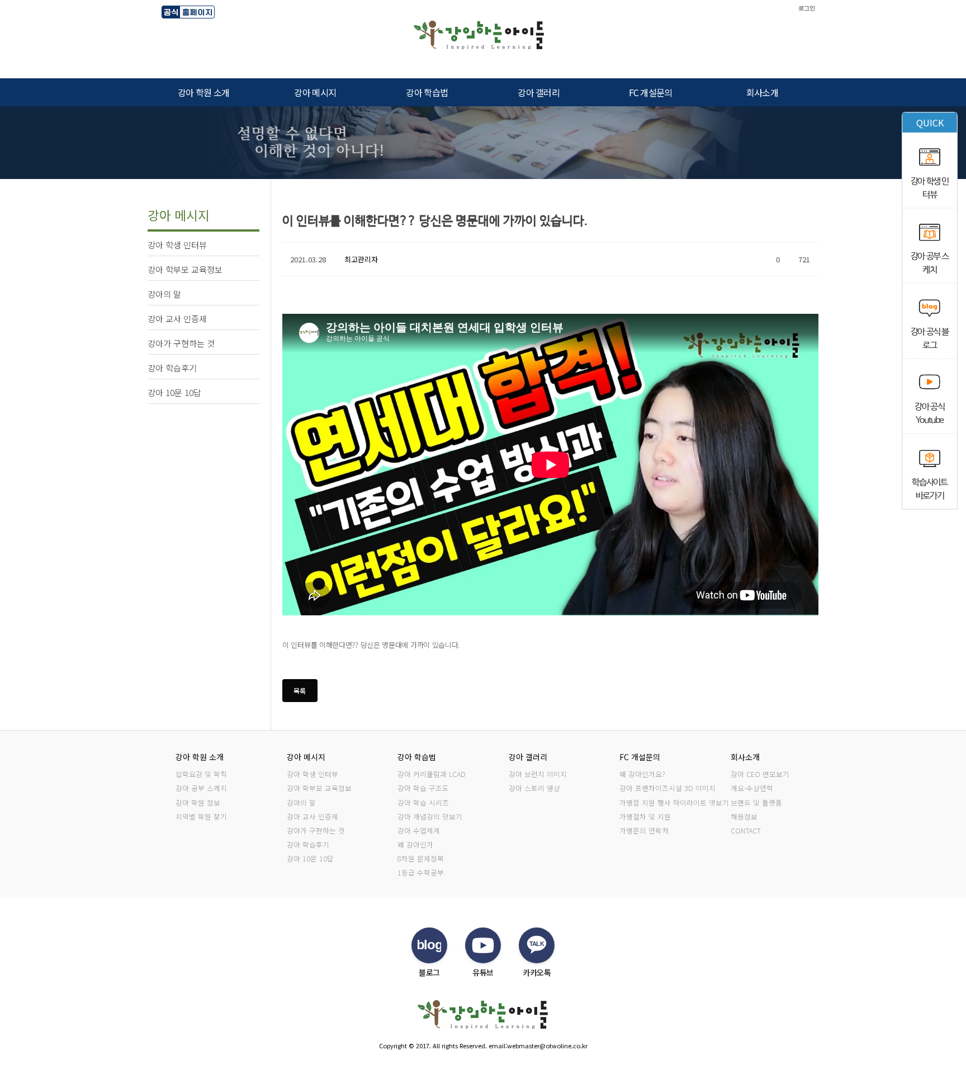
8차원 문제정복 (420, 858)
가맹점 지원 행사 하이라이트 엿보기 (674, 802)
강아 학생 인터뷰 (312, 774)
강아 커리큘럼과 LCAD (431, 774)
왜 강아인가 (415, 844)
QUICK (930, 122)
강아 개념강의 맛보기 (429, 816)
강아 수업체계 (418, 830)
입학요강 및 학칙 (201, 774)
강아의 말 (301, 802)
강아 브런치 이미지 (538, 774)
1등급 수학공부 (420, 872)
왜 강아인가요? (642, 774)
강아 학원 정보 (198, 802)
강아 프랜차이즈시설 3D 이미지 (667, 788)
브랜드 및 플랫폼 (756, 802)
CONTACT (746, 830)
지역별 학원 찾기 (201, 816)
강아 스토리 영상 (534, 788)
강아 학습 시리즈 (423, 802)
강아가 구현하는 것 (316, 830)
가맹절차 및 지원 (645, 816)
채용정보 (744, 816)
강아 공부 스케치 (201, 788)
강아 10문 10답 (310, 858)
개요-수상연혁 (752, 788)
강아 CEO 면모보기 (760, 774)
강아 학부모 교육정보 (319, 788)
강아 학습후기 (308, 844)
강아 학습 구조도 (423, 788)
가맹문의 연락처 (644, 830)
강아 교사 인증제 (312, 816)
